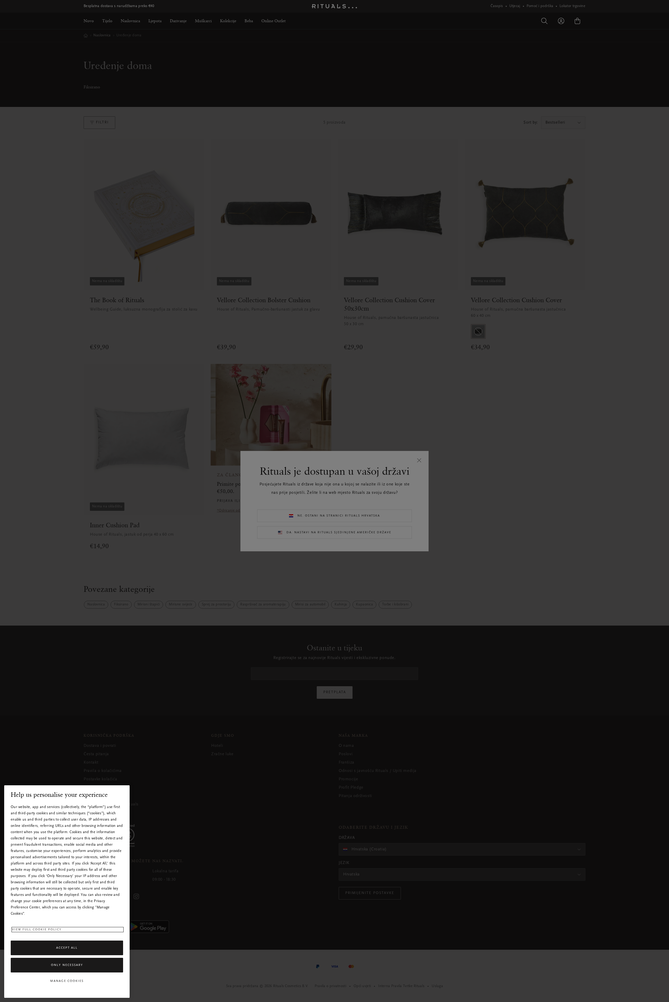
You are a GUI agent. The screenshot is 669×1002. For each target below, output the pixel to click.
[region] (67, 891)
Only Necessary (67, 965)
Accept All (67, 947)
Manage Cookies (67, 981)
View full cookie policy (37, 929)
